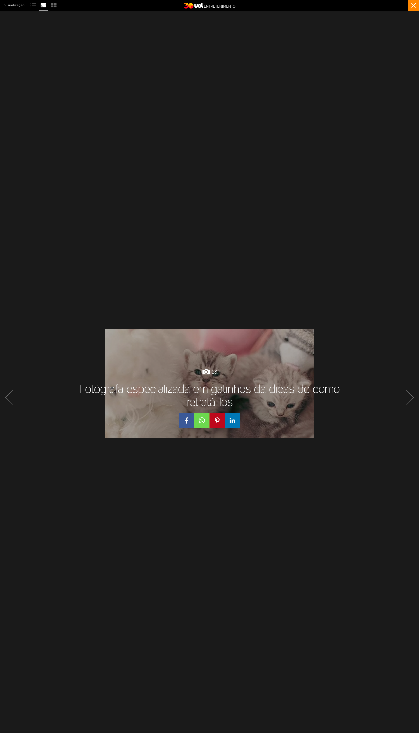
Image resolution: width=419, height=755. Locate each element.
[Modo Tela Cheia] (44, 4)
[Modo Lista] (34, 4)
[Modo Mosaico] (53, 4)
